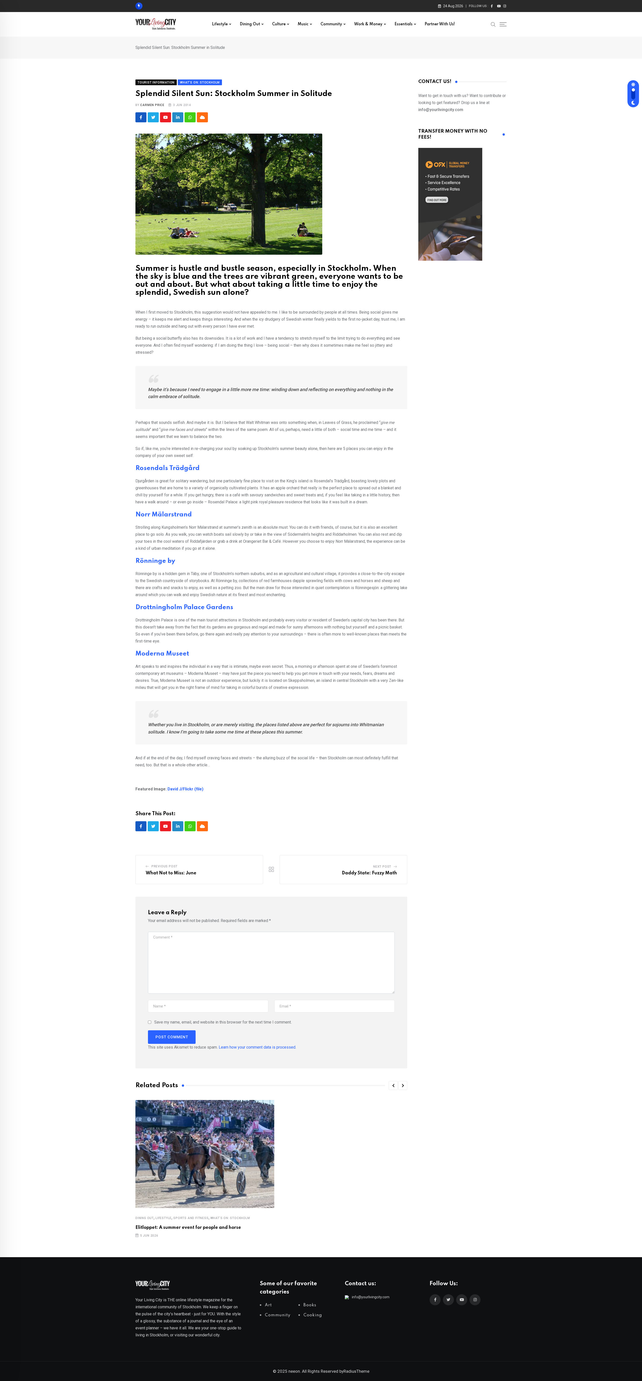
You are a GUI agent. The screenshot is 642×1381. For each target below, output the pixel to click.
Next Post (382, 866)
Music (303, 24)
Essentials (403, 24)
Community (331, 24)
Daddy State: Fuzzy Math (369, 873)
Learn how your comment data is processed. (257, 1047)
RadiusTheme (356, 1371)
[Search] (493, 24)
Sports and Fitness (190, 1218)
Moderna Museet (162, 654)
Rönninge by (155, 561)
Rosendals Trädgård (167, 468)
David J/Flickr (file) (185, 789)
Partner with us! (440, 24)
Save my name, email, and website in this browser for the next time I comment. (223, 1022)
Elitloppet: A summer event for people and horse (188, 1227)
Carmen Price (152, 105)
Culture (279, 24)
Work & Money (368, 24)
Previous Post (164, 866)
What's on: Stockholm (230, 1218)
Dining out (250, 24)
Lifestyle (220, 24)
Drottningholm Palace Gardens (184, 607)
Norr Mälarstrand (163, 515)
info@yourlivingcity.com (370, 1297)
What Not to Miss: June (171, 873)
